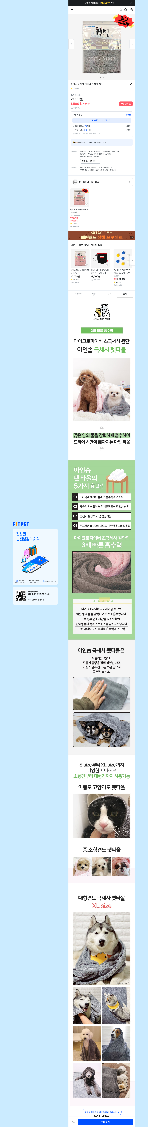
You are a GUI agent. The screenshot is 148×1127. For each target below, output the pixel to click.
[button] (21, 524)
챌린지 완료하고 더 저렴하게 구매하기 (101, 1112)
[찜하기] (86, 204)
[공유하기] (131, 84)
